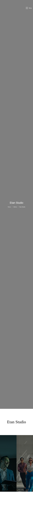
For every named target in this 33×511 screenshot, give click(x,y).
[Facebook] (29, 483)
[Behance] (29, 499)
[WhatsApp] (29, 479)
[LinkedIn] (29, 491)
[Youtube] (29, 495)
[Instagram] (29, 487)
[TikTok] (29, 503)
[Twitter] (29, 507)
